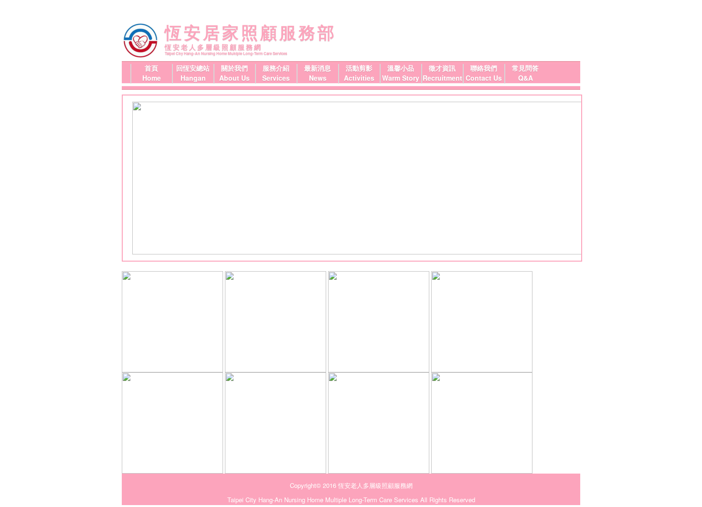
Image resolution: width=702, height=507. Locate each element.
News (318, 78)
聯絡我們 (483, 68)
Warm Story (400, 78)
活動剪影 (359, 68)
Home (151, 78)
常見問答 (525, 68)
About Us (234, 78)
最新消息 (317, 68)
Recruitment (442, 78)
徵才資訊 (442, 68)
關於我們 (234, 68)
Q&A (525, 78)
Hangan (193, 78)
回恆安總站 (193, 68)
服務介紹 (276, 68)
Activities (359, 78)
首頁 (151, 68)
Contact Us (484, 78)
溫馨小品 (400, 68)
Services (276, 78)
